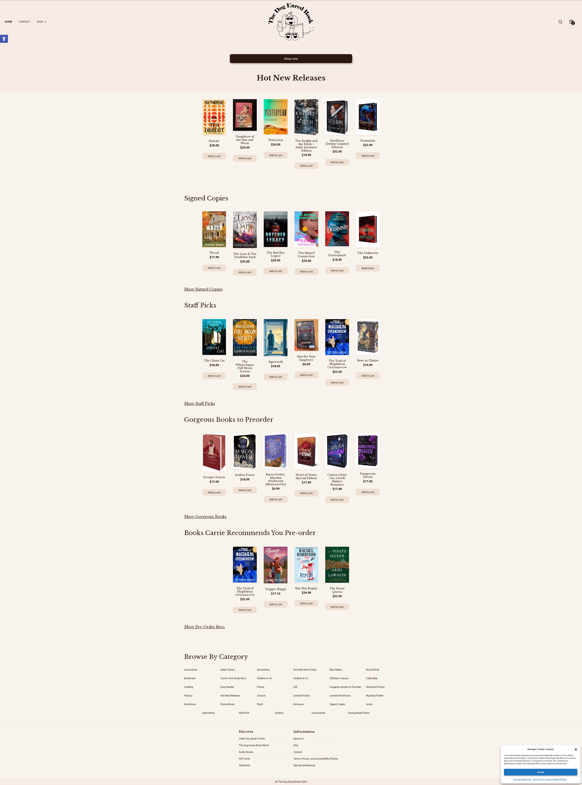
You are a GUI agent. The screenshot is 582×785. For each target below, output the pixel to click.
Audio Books (246, 752)
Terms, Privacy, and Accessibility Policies (549, 779)
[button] (4, 39)
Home (8, 21)
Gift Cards (244, 758)
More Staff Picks (199, 403)
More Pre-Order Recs (204, 627)
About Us (298, 738)
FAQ (295, 745)
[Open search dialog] (560, 22)
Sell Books (244, 765)
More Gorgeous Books (205, 516)
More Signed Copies (203, 289)
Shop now (291, 58)
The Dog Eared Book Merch (254, 745)
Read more (368, 268)
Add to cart (214, 156)
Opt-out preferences (522, 779)
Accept (540, 772)
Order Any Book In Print (252, 738)
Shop (40, 21)
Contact (24, 21)
